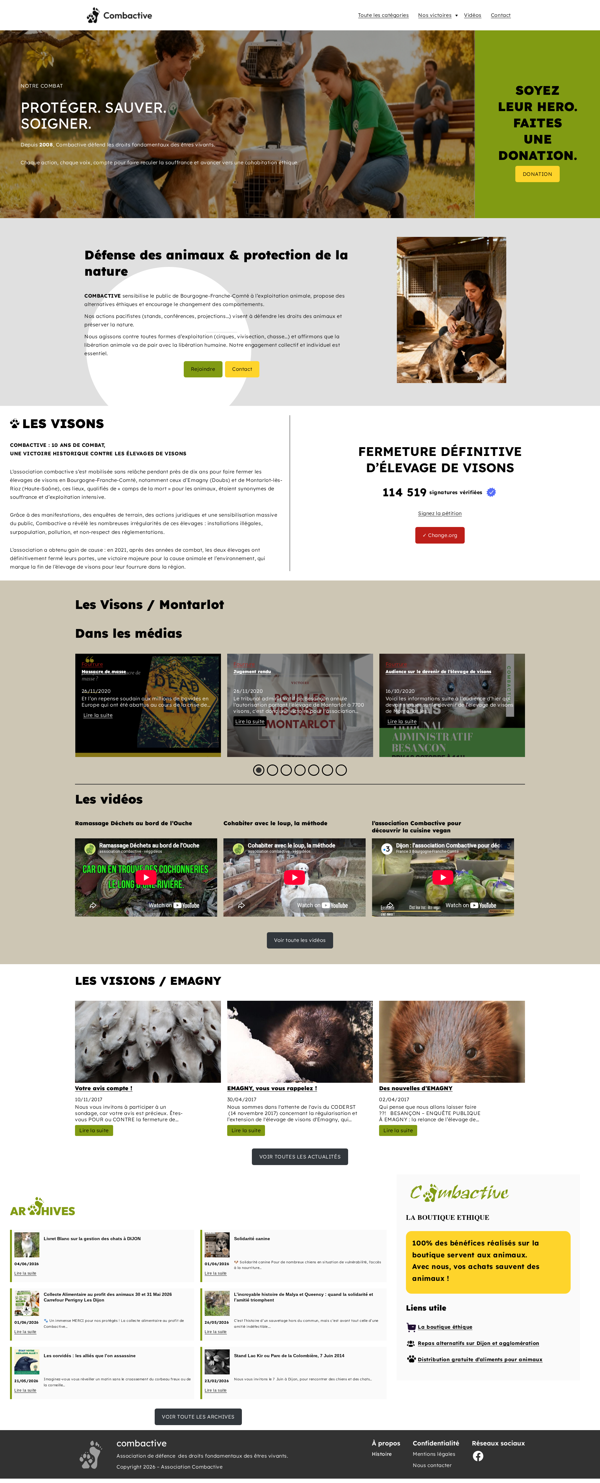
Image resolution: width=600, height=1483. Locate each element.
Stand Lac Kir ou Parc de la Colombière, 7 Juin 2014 (289, 1355)
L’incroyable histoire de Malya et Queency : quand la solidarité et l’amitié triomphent (303, 1297)
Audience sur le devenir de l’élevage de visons (438, 671)
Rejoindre (203, 369)
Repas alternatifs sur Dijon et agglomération (478, 1343)
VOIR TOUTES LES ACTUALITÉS (300, 1156)
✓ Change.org (440, 535)
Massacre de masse (104, 671)
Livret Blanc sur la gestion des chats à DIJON (92, 1238)
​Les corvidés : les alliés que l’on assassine (90, 1355)
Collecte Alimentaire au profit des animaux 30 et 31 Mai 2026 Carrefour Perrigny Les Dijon (108, 1297)
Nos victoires (435, 15)
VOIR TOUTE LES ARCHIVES (198, 1417)
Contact (501, 15)
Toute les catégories (383, 15)
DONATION (537, 174)
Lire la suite (98, 715)
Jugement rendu (252, 671)
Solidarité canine (252, 1238)
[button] (258, 770)
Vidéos (473, 15)
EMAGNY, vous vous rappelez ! (272, 1088)
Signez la (430, 513)
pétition (452, 513)
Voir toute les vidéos (300, 940)
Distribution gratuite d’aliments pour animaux (480, 1359)
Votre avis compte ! (103, 1088)
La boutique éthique (445, 1327)
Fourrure (92, 664)
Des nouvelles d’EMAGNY (415, 1088)
